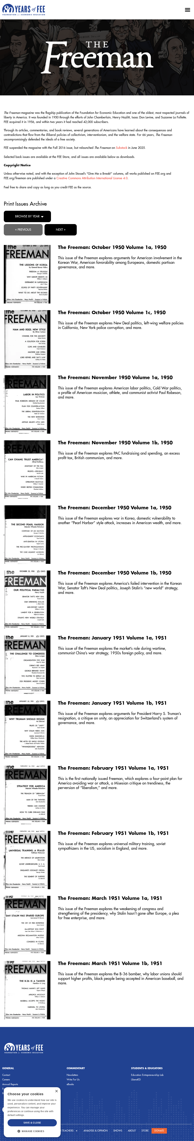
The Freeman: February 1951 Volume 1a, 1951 (113, 768)
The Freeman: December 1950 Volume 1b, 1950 (114, 573)
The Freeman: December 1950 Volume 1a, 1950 (114, 508)
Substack (121, 147)
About (132, 1130)
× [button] (56, 1091)
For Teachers (65, 1130)
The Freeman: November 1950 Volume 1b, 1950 (115, 443)
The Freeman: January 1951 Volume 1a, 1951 (112, 638)
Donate (159, 1130)
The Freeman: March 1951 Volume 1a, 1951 (110, 898)
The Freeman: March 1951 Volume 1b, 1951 (110, 963)
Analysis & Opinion (96, 1130)
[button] (187, 9)
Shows (117, 1130)
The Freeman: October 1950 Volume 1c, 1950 (112, 312)
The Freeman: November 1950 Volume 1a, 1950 (115, 377)
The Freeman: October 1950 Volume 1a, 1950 (112, 247)
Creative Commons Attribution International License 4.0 (92, 178)
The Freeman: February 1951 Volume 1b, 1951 (113, 833)
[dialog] (32, 1112)
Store (145, 1130)
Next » (60, 229)
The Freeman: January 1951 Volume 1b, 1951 (112, 703)
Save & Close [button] (32, 1122)
